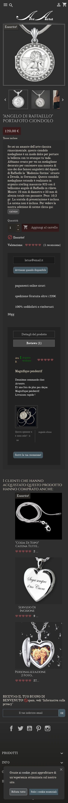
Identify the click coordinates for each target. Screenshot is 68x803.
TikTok (34, 737)
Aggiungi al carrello (40, 227)
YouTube (29, 728)
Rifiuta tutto (18, 791)
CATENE (13, 211)
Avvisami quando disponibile (30, 270)
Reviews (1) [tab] (34, 343)
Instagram (47, 728)
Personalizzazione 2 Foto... (30, 673)
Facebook (11, 728)
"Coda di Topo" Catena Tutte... (27, 544)
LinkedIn (56, 728)
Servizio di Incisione (27, 609)
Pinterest (38, 728)
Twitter (20, 728)
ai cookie (24, 773)
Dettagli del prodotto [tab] (34, 334)
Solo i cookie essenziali (44, 791)
